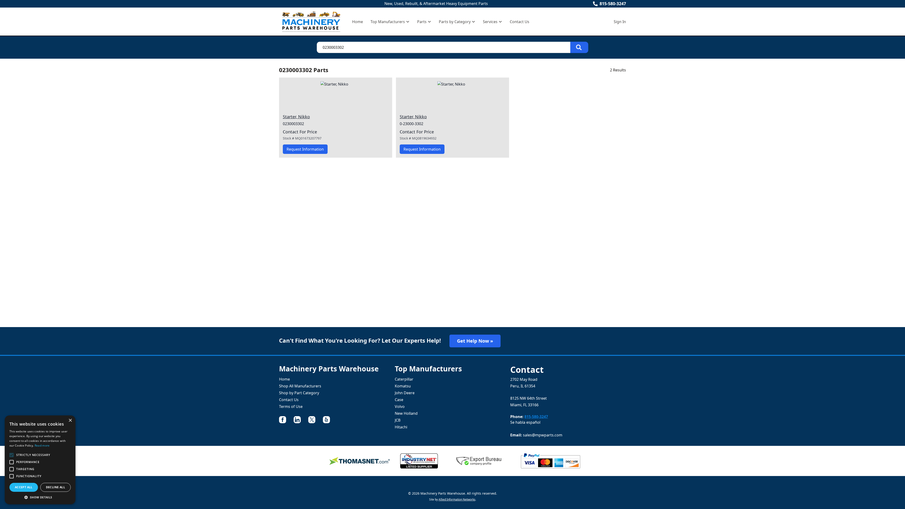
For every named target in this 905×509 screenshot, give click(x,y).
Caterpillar (404, 379)
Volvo (400, 406)
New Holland (406, 413)
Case (399, 399)
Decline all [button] (55, 487)
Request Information (305, 149)
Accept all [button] (24, 487)
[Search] (579, 47)
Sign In (620, 21)
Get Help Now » (475, 341)
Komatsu (403, 386)
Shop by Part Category (299, 392)
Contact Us (519, 21)
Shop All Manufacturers (300, 386)
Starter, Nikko (296, 116)
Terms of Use (291, 406)
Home (357, 21)
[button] (40, 497)
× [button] (70, 420)
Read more (42, 445)
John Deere (405, 392)
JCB (397, 420)
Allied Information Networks (457, 499)
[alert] (40, 459)
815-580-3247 (613, 3)
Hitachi (401, 427)
